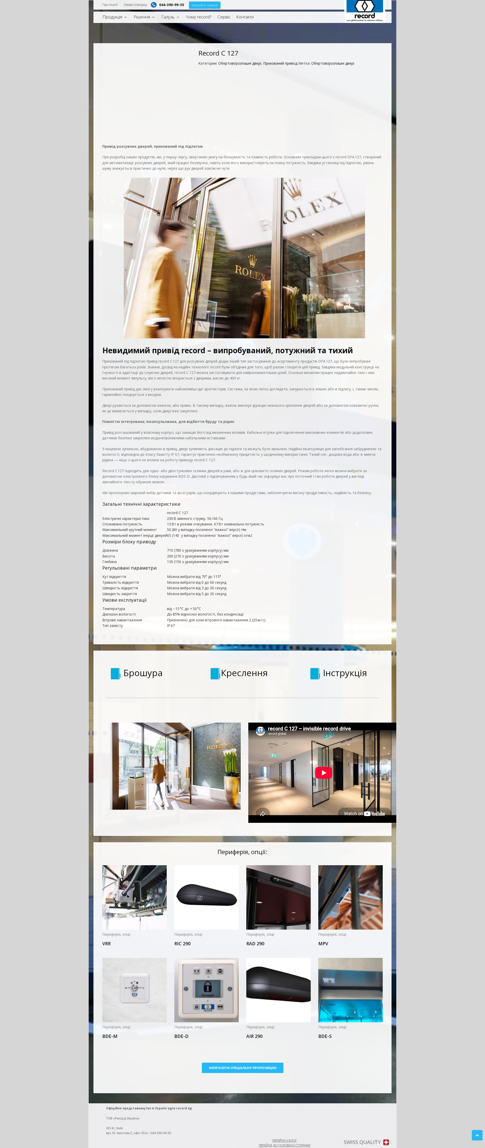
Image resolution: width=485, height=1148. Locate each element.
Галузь (168, 17)
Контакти (245, 17)
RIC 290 (182, 943)
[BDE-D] (206, 990)
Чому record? (199, 17)
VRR (106, 943)
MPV (323, 943)
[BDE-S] (350, 990)
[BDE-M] (134, 990)
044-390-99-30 (171, 4)
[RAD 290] (278, 897)
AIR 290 (254, 1036)
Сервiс (223, 17)
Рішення (142, 17)
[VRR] (134, 897)
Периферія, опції (116, 934)
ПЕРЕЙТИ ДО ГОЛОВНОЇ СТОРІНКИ (284, 1145)
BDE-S (325, 1036)
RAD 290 (255, 943)
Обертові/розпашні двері (239, 63)
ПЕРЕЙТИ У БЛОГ (284, 1140)
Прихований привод (280, 63)
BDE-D (181, 1036)
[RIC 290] (206, 897)
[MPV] (350, 897)
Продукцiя (112, 17)
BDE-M (109, 1036)
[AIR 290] (278, 990)
